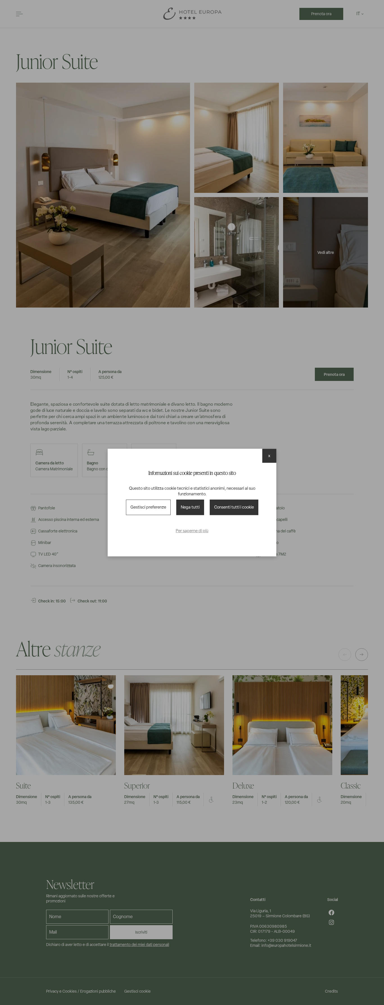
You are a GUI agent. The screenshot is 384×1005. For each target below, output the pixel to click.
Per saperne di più (192, 531)
